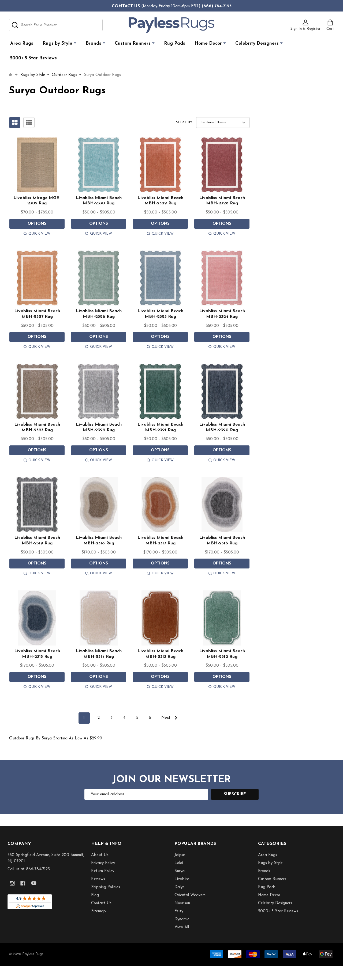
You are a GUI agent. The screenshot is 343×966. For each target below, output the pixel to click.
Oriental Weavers (190, 895)
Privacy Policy (103, 863)
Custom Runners (133, 43)
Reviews (98, 879)
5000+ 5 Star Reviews (33, 58)
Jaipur (179, 855)
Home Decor (208, 43)
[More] (75, 43)
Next (166, 718)
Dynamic (181, 919)
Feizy (178, 911)
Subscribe (235, 794)
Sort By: (184, 122)
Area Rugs (21, 43)
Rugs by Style (57, 43)
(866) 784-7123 (217, 6)
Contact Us (101, 903)
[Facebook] (23, 883)
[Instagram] (12, 883)
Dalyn (179, 887)
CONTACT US (126, 6)
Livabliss (181, 879)
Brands (93, 43)
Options (37, 224)
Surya (179, 871)
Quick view (39, 233)
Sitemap (98, 911)
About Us (100, 855)
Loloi (178, 863)
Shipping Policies (105, 887)
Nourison (182, 903)
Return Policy (102, 871)
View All (181, 927)
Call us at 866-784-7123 (29, 869)
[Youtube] (34, 883)
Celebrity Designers (257, 43)
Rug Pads (174, 43)
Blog (95, 895)
